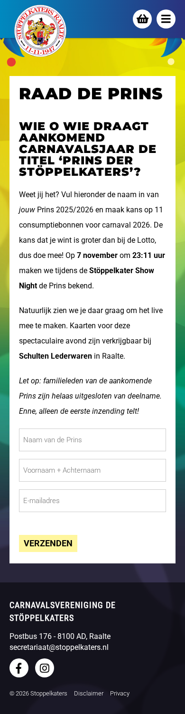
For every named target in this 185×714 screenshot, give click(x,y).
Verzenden (48, 543)
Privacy (120, 693)
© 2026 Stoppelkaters (38, 693)
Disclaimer (88, 693)
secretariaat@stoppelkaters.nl (59, 647)
